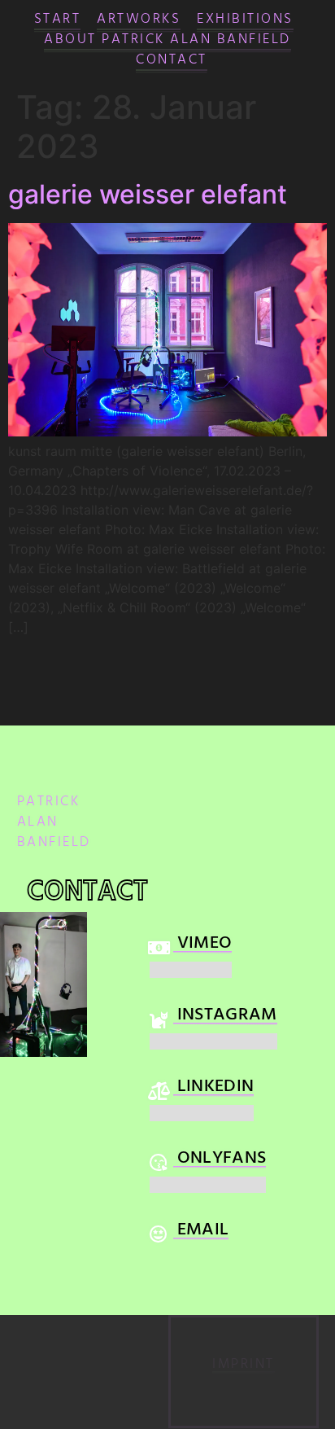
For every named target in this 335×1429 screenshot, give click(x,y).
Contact (171, 61)
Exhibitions (245, 21)
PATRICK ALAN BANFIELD (54, 823)
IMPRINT (243, 1366)
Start (57, 21)
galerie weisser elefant (147, 194)
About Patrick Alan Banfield (167, 41)
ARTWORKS (139, 21)
